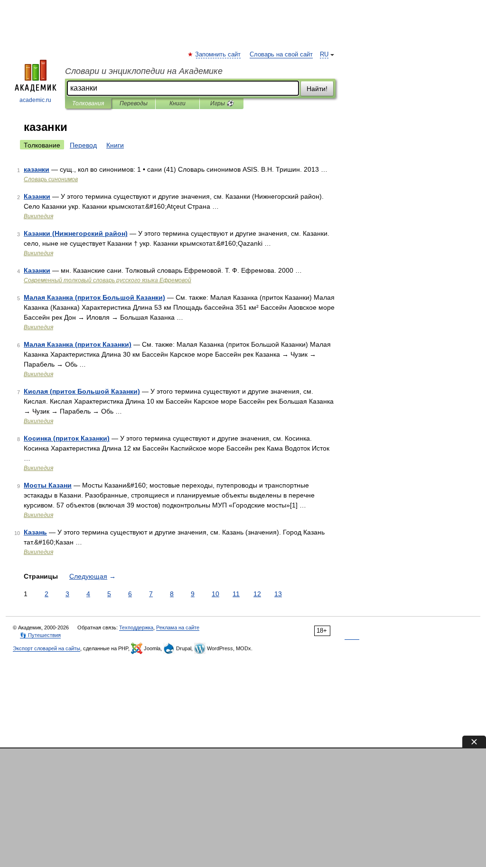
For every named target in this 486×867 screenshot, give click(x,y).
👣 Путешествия (40, 635)
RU (324, 54)
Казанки (37, 196)
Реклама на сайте (177, 627)
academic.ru (35, 100)
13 (278, 594)
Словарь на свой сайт (281, 54)
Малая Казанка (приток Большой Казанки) (94, 297)
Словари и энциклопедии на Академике (144, 71)
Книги (177, 103)
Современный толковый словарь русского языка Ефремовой (107, 280)
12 (257, 594)
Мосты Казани (48, 485)
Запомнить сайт (218, 54)
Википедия (38, 216)
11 (236, 594)
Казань (35, 532)
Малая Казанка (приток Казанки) (77, 344)
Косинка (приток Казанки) (67, 438)
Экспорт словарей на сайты (46, 648)
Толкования (88, 103)
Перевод (83, 145)
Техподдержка (136, 627)
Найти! (317, 88)
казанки (36, 169)
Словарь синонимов (51, 179)
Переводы (134, 103)
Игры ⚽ (222, 103)
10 (215, 594)
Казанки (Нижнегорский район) (76, 233)
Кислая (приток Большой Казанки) (82, 391)
